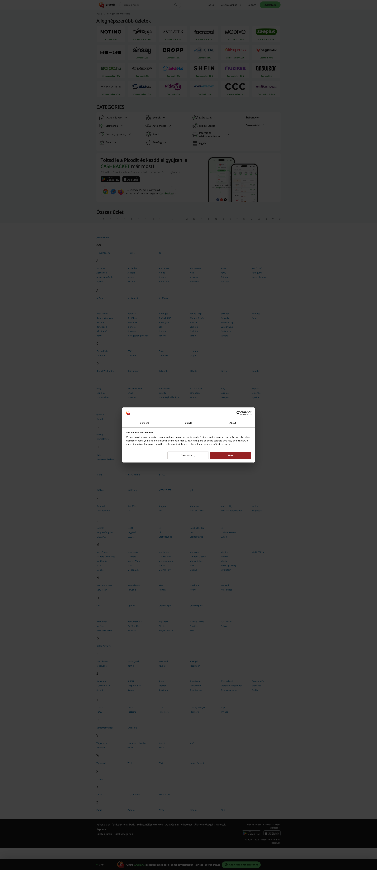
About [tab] (232, 422)
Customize (186, 455)
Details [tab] (188, 422)
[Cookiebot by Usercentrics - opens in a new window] (239, 413)
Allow (231, 455)
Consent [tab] (144, 422)
